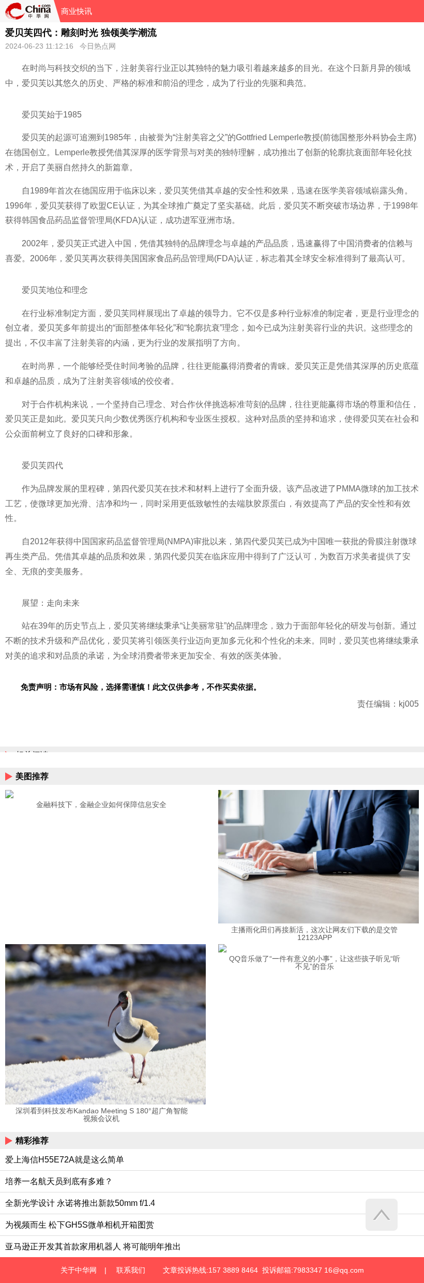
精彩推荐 (32, 1140)
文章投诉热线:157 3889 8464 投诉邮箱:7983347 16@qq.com (263, 1270)
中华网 (27, 11)
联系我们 (130, 1270)
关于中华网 (78, 1270)
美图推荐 (32, 776)
